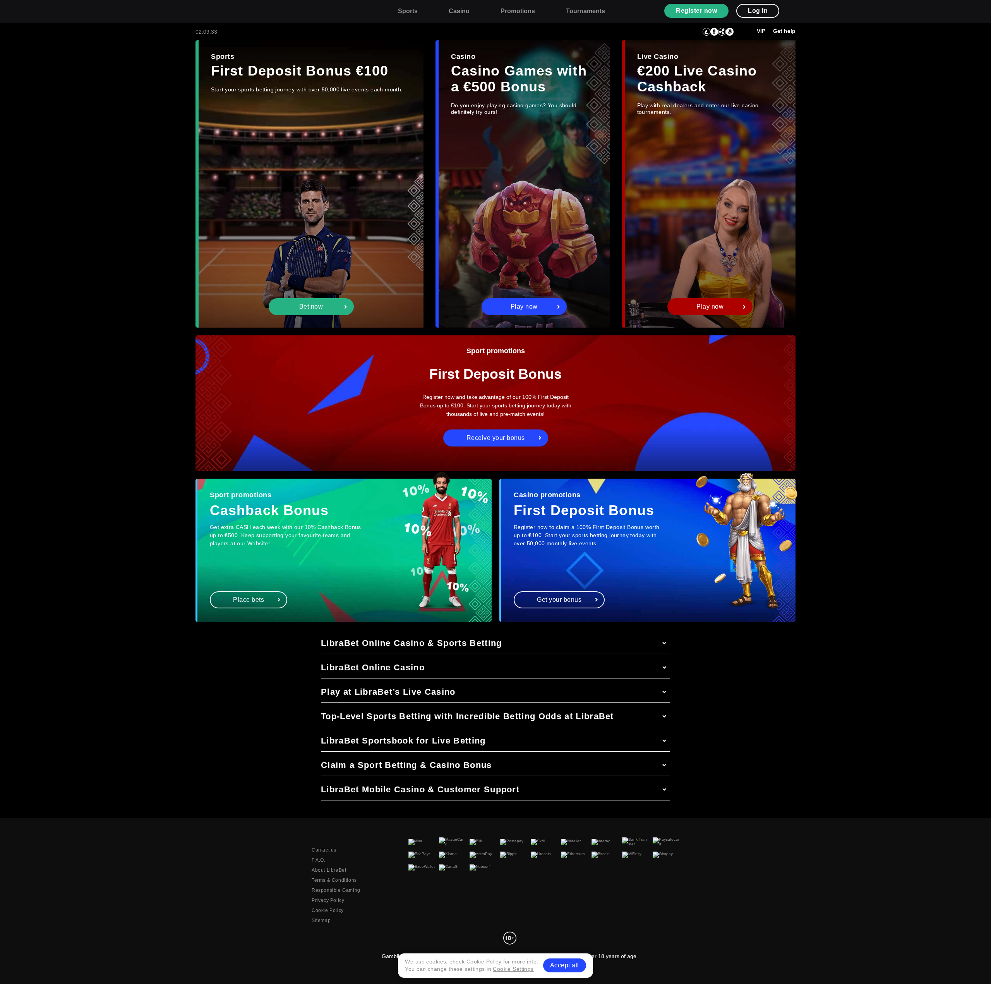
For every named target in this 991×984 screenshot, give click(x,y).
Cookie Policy (328, 910)
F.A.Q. (319, 860)
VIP (761, 31)
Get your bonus (559, 599)
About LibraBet (329, 870)
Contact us (324, 850)
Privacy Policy (328, 900)
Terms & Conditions (334, 880)
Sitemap (321, 920)
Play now (524, 306)
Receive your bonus (495, 437)
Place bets (248, 599)
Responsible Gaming (336, 890)
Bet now (311, 306)
